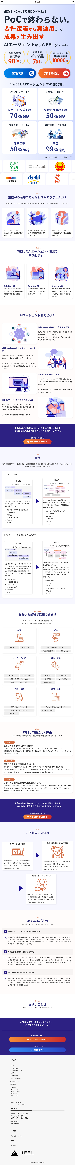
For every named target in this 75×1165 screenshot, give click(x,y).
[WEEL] (37, 2)
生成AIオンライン (17, 1070)
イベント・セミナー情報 (18, 1104)
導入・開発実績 (15, 1123)
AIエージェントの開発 (17, 1116)
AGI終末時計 (15, 1081)
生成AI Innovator (16, 1078)
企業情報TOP (14, 1087)
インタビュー (16, 1068)
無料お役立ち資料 (16, 1102)
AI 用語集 (13, 1084)
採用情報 (13, 1145)
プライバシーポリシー (17, 1136)
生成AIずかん (16, 1076)
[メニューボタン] (2, 2)
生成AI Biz (14, 1065)
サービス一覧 (14, 1090)
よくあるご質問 (15, 1092)
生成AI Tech (14, 1073)
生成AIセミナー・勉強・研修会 (19, 1118)
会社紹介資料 (14, 1094)
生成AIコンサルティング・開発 (19, 1114)
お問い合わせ (14, 1096)
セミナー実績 (14, 1121)
